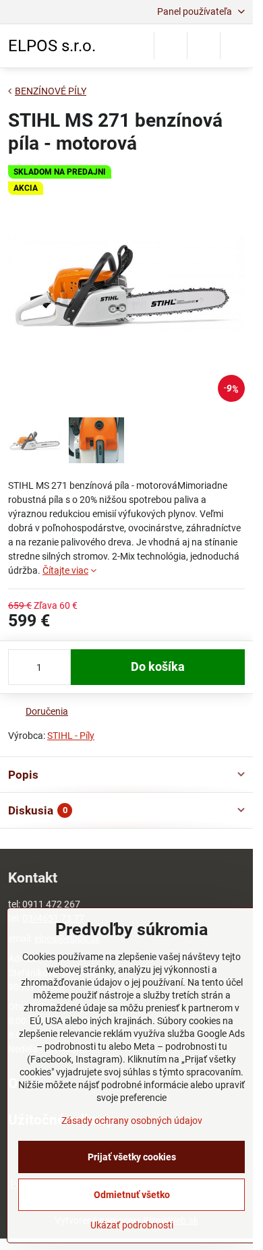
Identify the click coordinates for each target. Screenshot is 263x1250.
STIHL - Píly (70, 735)
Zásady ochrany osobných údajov (131, 1120)
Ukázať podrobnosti (131, 1225)
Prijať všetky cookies (132, 1157)
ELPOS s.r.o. (52, 46)
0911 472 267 (51, 904)
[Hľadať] (170, 45)
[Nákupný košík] (203, 45)
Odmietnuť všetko (132, 1194)
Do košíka (158, 667)
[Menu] (237, 45)
